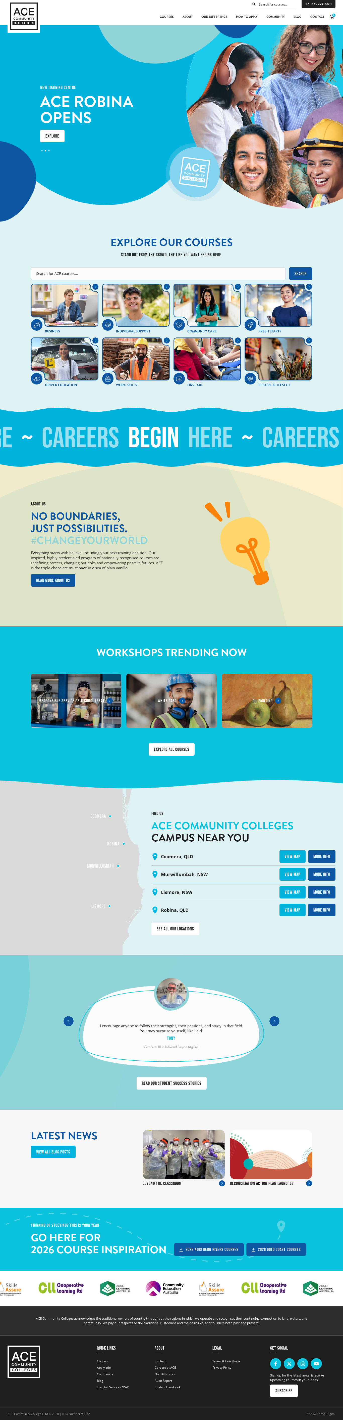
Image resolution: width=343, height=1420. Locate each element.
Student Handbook (168, 1387)
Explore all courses (171, 749)
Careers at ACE (165, 1367)
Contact (317, 17)
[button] (42, 150)
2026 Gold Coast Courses (279, 1249)
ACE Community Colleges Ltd (28, 1414)
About (188, 17)
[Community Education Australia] (156, 1288)
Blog (298, 17)
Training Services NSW (113, 1387)
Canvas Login (322, 4)
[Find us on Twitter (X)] (289, 1363)
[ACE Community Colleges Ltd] (24, 16)
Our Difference (214, 17)
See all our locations (175, 928)
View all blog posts (53, 1151)
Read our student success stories (171, 1083)
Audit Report (163, 1381)
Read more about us (53, 580)
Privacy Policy (221, 1367)
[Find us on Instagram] (302, 1363)
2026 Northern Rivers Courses (212, 1249)
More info (321, 856)
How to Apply (247, 17)
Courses (167, 17)
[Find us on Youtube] (316, 1363)
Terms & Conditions (226, 1361)
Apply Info (104, 1367)
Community (275, 17)
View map (292, 856)
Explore (52, 136)
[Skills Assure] (203, 1288)
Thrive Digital (326, 1414)
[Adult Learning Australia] (106, 1288)
